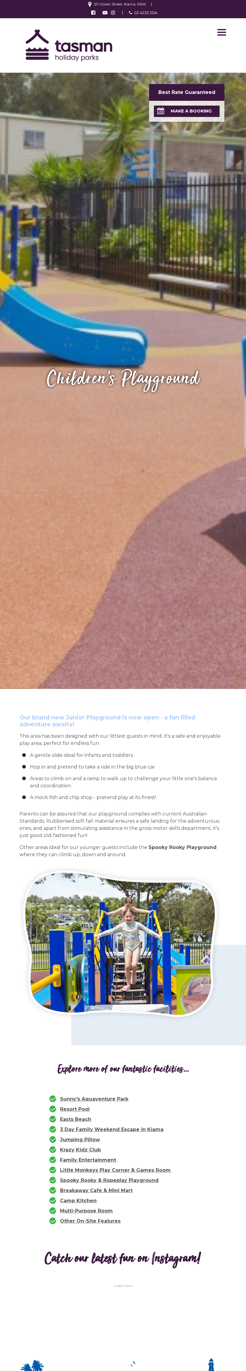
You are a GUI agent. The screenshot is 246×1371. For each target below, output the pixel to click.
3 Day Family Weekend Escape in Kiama (112, 1129)
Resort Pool (75, 1109)
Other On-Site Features (90, 1221)
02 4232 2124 (146, 12)
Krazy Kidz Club (80, 1150)
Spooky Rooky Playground (182, 847)
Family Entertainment (88, 1160)
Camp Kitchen (78, 1200)
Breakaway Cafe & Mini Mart (96, 1190)
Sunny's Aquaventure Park (94, 1099)
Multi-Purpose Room (86, 1211)
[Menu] (221, 32)
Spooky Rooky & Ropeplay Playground (109, 1180)
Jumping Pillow (80, 1139)
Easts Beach (75, 1119)
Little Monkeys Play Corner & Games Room (115, 1170)
